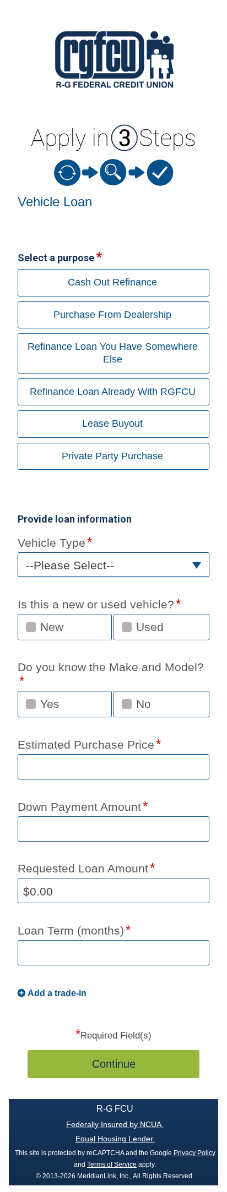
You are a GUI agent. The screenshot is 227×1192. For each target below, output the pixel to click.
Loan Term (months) (71, 930)
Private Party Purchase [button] (112, 456)
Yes (50, 703)
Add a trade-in (57, 993)
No (143, 703)
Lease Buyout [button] (112, 423)
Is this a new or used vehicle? (96, 604)
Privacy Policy (194, 1153)
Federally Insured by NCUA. (115, 1124)
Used (150, 626)
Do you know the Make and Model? (111, 667)
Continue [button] (114, 1064)
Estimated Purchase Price (86, 744)
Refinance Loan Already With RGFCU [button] (113, 391)
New (51, 626)
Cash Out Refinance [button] (112, 282)
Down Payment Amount (79, 806)
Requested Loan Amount (83, 868)
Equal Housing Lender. (115, 1138)
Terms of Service (112, 1164)
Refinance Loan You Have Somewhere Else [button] (113, 353)
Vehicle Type (51, 542)
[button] (113, 564)
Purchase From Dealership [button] (112, 314)
